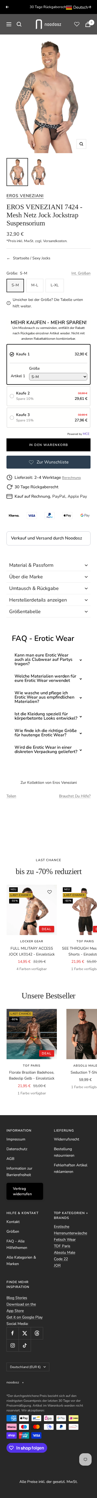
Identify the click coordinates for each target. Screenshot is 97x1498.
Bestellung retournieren (64, 1152)
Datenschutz (16, 1149)
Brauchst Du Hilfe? (75, 796)
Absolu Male (64, 1252)
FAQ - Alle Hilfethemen (16, 1244)
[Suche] (19, 24)
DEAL (46, 929)
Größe (34, 368)
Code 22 (61, 1259)
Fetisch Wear (65, 1239)
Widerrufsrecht (66, 1139)
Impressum (15, 1139)
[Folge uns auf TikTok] (25, 1345)
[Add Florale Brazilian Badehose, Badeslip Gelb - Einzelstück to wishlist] (49, 1016)
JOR (57, 1265)
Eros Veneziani (25, 195)
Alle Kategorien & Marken (21, 1260)
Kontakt (13, 1221)
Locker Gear (31, 941)
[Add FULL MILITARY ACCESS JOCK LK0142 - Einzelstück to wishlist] (49, 891)
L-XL (55, 285)
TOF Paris (31, 1066)
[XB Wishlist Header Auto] (77, 24)
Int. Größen (81, 273)
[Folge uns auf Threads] (37, 1333)
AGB (10, 1158)
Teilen (11, 796)
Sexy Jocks (41, 258)
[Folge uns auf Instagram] (12, 1345)
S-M (15, 285)
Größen (12, 1231)
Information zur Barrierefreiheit (19, 1171)
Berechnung (71, 477)
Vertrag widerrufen (22, 1191)
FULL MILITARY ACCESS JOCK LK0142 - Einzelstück (32, 951)
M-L (34, 285)
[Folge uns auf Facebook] (12, 1333)
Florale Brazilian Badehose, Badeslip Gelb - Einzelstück (31, 1075)
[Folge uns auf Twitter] (25, 1333)
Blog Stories (16, 1297)
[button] (48, 565)
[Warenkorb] (88, 24)
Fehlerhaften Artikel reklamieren (70, 1168)
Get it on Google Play (24, 1317)
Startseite (21, 258)
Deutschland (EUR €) (25, 1367)
